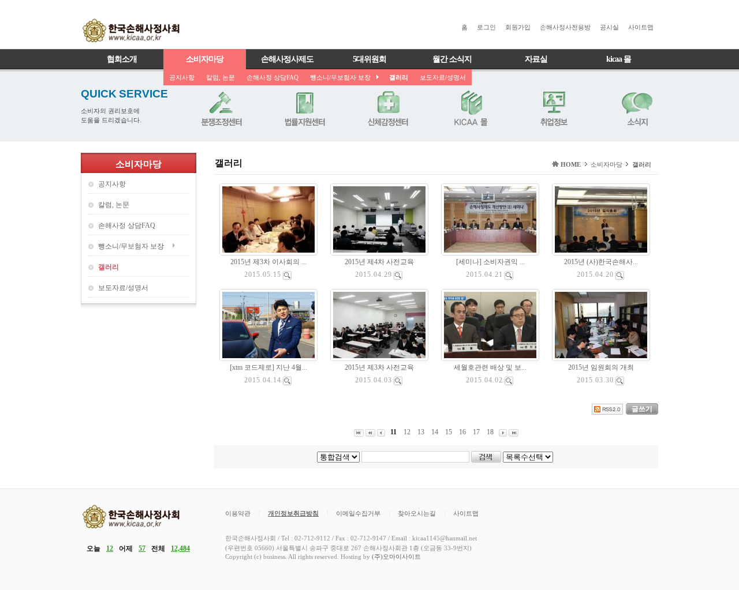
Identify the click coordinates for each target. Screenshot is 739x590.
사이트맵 (641, 27)
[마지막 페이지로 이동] (513, 432)
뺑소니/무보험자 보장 (340, 77)
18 (490, 432)
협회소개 (122, 59)
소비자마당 (204, 59)
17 (476, 432)
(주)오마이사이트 (396, 556)
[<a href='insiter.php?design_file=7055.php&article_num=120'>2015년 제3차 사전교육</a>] (398, 380)
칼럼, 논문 (220, 77)
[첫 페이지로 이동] (359, 432)
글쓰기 (642, 409)
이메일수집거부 (358, 513)
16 (462, 432)
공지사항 (182, 77)
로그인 (486, 27)
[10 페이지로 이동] (370, 432)
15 (449, 432)
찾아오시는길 (417, 513)
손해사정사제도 (287, 59)
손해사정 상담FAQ (272, 77)
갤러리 (398, 77)
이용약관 (238, 513)
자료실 (536, 59)
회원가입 (518, 27)
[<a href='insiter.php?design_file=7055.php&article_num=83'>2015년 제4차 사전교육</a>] (398, 275)
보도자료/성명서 (443, 77)
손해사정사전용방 (565, 27)
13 (421, 432)
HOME (571, 164)
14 (435, 432)
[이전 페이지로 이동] (381, 432)
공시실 (609, 27)
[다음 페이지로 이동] (503, 432)
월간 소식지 (452, 59)
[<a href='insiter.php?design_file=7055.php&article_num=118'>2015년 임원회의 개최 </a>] (620, 380)
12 (407, 432)
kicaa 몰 (618, 59)
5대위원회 (369, 59)
